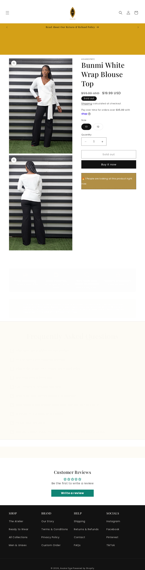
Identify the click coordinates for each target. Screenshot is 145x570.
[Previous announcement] (7, 27)
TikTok (110, 545)
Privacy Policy (50, 537)
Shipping (86, 103)
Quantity (86, 134)
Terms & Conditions (54, 529)
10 (88, 127)
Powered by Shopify (83, 568)
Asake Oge (66, 568)
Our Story (47, 521)
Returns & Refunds (86, 529)
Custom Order (50, 545)
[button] (7, 13)
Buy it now (108, 164)
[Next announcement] (138, 27)
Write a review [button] (72, 493)
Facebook (112, 529)
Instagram (113, 521)
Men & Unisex (18, 545)
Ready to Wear (18, 529)
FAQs (77, 545)
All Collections (18, 537)
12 (100, 127)
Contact (79, 537)
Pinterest (112, 537)
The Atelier (16, 521)
